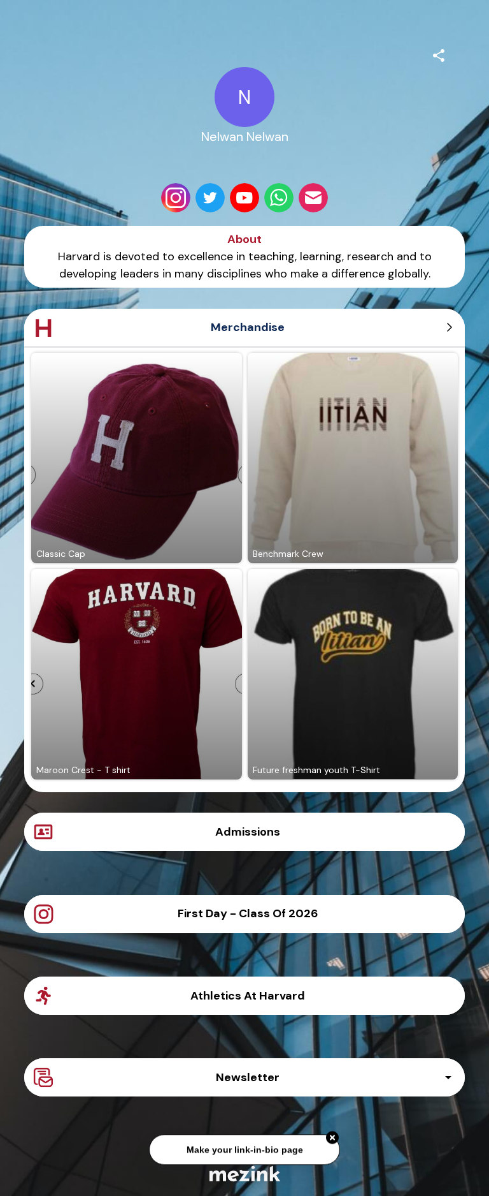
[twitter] (210, 197)
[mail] (313, 197)
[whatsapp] (279, 197)
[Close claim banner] (332, 1134)
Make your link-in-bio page (244, 1147)
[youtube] (244, 197)
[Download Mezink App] (244, 1173)
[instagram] (175, 197)
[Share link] (438, 53)
